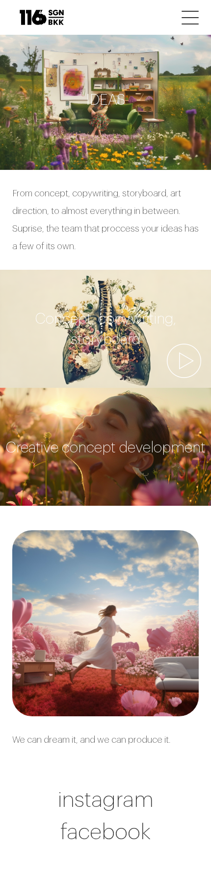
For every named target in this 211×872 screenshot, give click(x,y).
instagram (106, 799)
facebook (105, 831)
